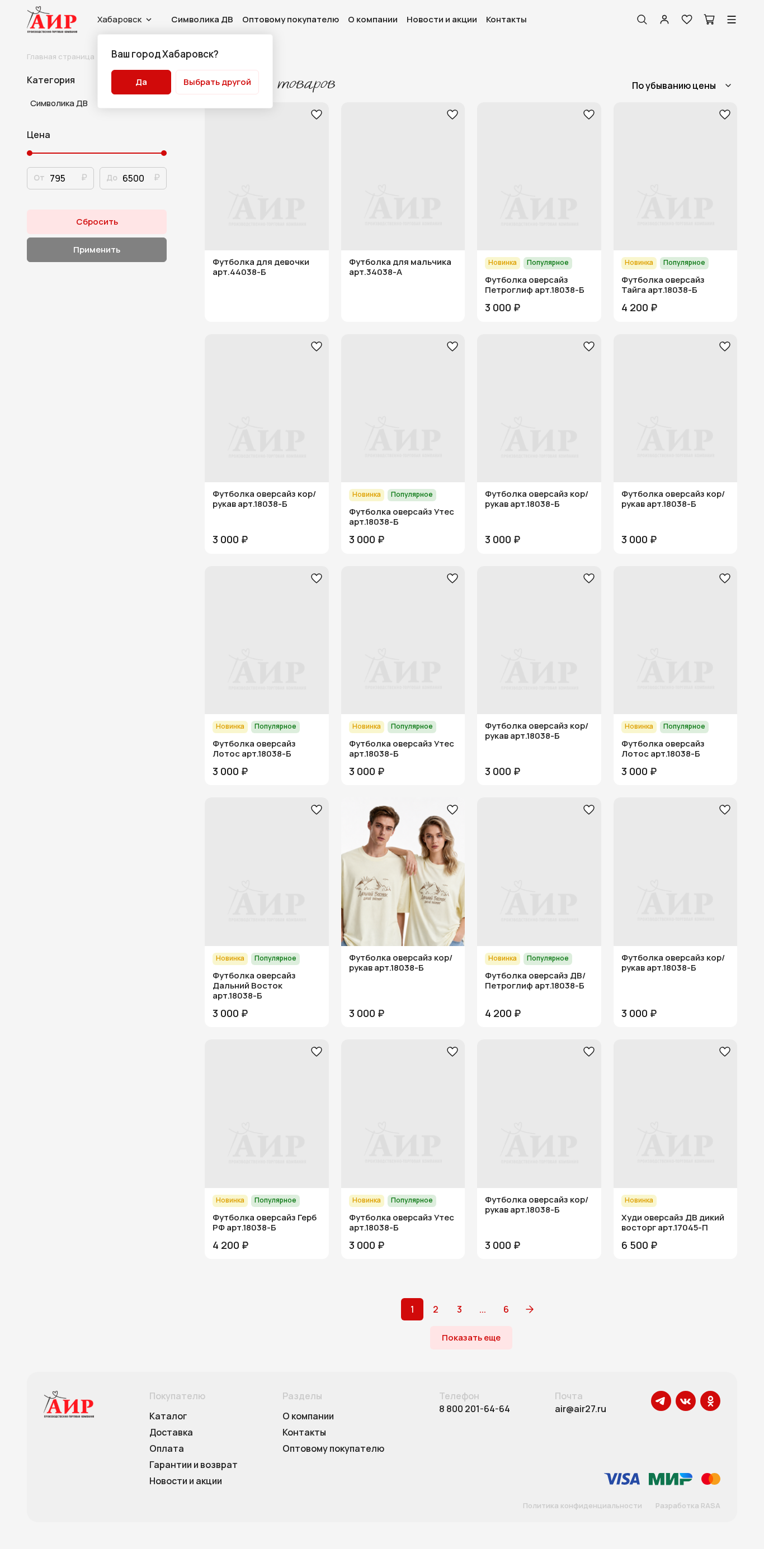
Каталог (168, 1416)
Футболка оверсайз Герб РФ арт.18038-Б (265, 1223)
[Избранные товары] (686, 19)
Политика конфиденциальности (582, 1506)
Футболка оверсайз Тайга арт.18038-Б (663, 285)
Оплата (166, 1449)
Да (141, 82)
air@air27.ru (580, 1409)
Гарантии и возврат (193, 1465)
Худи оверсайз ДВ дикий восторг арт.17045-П (672, 1223)
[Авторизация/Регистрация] (664, 19)
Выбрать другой (217, 82)
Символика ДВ (202, 19)
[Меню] (731, 19)
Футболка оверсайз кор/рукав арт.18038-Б (264, 499)
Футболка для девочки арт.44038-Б (261, 267)
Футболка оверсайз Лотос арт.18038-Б (254, 749)
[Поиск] (642, 19)
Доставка (171, 1432)
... (482, 1309)
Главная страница (61, 56)
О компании (373, 19)
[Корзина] (709, 19)
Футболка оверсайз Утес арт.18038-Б (401, 517)
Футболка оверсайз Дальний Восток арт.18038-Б (254, 986)
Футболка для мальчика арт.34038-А (400, 267)
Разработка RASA (687, 1506)
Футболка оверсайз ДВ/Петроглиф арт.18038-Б (535, 981)
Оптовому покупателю (290, 19)
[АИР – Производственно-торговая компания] (52, 19)
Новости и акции (442, 19)
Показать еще (471, 1337)
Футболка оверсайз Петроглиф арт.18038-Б (534, 285)
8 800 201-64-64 (474, 1409)
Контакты (506, 19)
